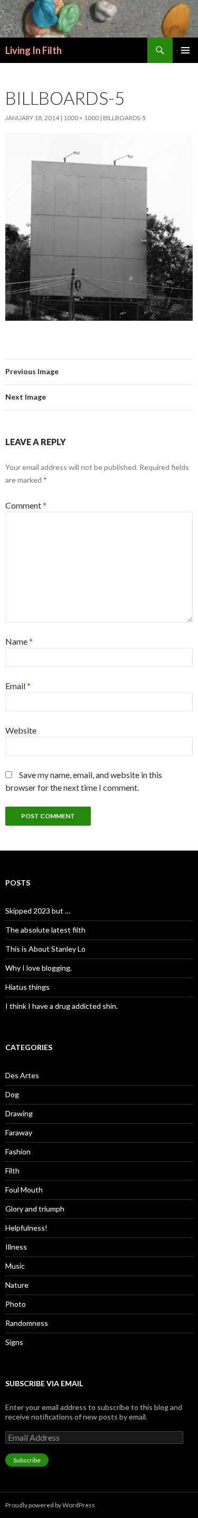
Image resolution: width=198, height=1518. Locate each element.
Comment (25, 505)
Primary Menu (185, 50)
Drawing (19, 1113)
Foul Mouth (24, 1189)
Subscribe (27, 1460)
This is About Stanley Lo (45, 948)
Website (20, 730)
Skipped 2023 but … (37, 910)
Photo (15, 1303)
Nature (17, 1284)
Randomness (26, 1322)
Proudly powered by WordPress (50, 1505)
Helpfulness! (26, 1227)
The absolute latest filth (45, 929)
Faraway (18, 1132)
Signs (14, 1342)
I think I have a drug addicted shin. (61, 1005)
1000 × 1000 (81, 118)
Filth (12, 1170)
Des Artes (22, 1075)
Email (18, 686)
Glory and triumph (34, 1208)
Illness (16, 1246)
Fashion (18, 1151)
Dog (12, 1094)
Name (19, 641)
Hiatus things (27, 986)
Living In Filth (33, 50)
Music (15, 1265)
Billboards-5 (124, 118)
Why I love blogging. (38, 967)
